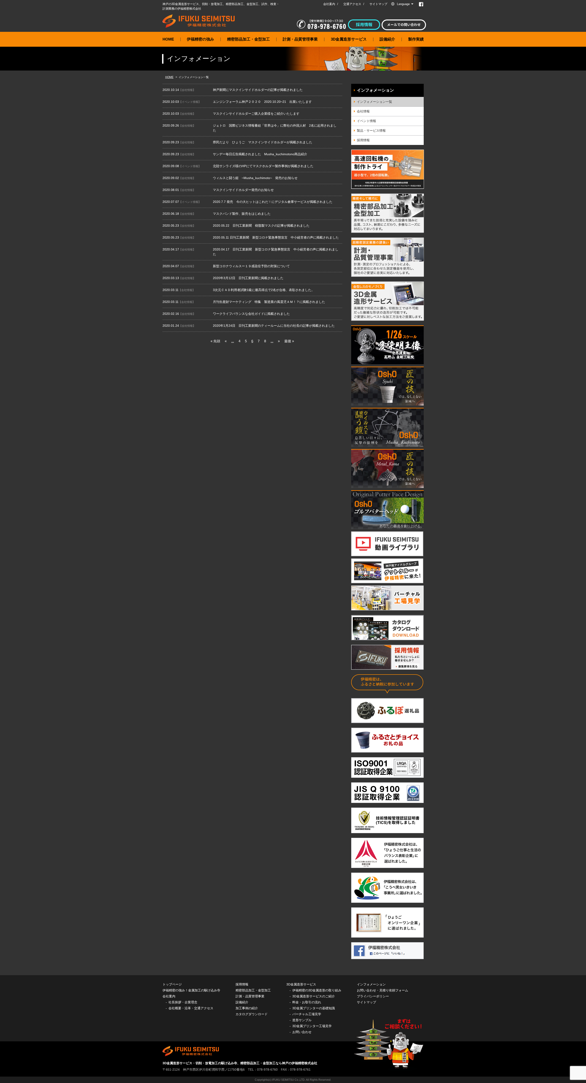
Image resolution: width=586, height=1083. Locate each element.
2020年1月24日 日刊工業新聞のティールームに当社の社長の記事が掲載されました (274, 325)
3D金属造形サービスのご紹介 (313, 996)
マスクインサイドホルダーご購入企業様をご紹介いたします (256, 113)
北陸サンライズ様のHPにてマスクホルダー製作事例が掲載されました (263, 166)
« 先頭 (215, 341)
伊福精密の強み (200, 39)
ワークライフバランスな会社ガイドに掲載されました (251, 314)
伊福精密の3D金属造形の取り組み (316, 990)
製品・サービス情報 (371, 130)
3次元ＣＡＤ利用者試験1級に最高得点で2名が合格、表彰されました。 (264, 290)
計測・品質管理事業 (300, 39)
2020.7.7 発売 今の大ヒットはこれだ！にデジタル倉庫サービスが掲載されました (272, 202)
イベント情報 (190, 101)
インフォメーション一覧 (374, 101)
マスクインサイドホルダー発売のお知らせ (243, 190)
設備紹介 (387, 39)
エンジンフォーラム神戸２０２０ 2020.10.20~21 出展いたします (262, 101)
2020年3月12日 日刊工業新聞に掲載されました (248, 278)
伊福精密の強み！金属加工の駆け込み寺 (191, 990)
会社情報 (187, 90)
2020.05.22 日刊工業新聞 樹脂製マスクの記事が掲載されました (261, 225)
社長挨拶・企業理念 (182, 1002)
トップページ (172, 984)
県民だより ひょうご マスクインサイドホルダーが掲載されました (262, 142)
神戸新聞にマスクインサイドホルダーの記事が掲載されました (258, 90)
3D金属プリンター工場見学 (312, 1026)
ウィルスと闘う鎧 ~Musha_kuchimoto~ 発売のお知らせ (255, 178)
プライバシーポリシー (373, 996)
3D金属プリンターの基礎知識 (313, 1008)
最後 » (289, 341)
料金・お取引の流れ (306, 1002)
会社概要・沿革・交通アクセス (190, 1008)
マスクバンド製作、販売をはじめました (242, 213)
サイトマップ (378, 4)
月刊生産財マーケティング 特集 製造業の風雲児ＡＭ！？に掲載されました (269, 302)
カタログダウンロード (252, 1014)
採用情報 (363, 140)
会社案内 (329, 4)
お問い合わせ (302, 1032)
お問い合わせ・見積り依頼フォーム (382, 990)
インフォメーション (375, 90)
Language (403, 4)
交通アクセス (352, 4)
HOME (168, 39)
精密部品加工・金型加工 (248, 39)
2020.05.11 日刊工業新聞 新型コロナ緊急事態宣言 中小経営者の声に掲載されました (276, 237)
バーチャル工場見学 (306, 1014)
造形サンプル (302, 1020)
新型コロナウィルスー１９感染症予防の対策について (251, 266)
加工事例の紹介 (247, 1008)
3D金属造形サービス (349, 39)
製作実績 (416, 39)
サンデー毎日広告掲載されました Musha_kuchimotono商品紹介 (260, 154)
